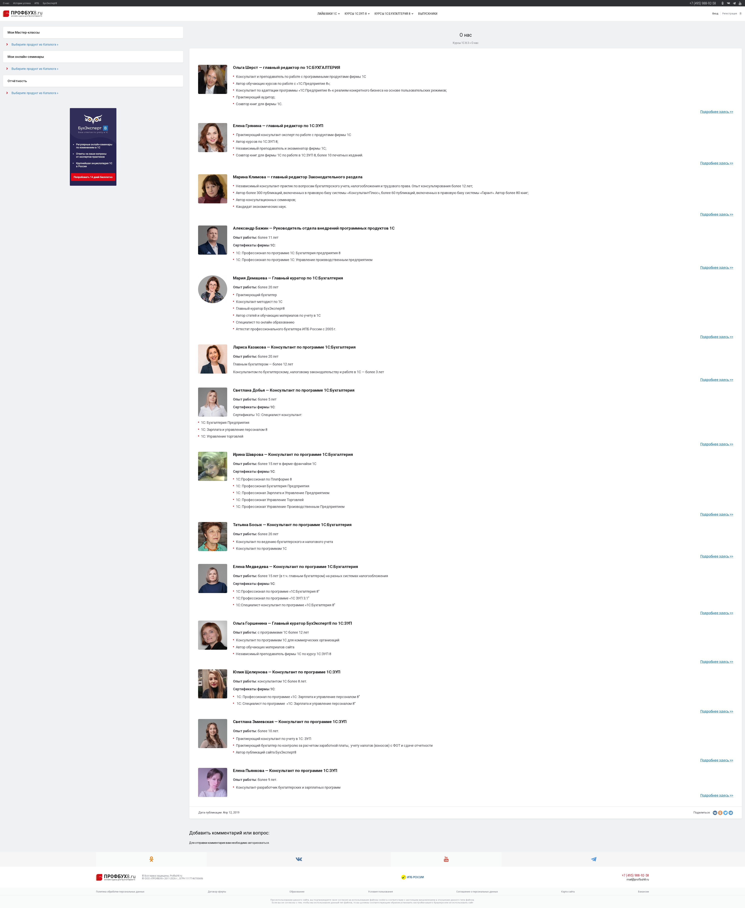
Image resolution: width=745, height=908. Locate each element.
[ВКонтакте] (715, 813)
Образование (296, 891)
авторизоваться (258, 842)
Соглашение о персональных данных (477, 891)
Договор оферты (217, 891)
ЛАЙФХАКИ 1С (327, 14)
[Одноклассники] (720, 813)
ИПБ (37, 3)
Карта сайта (568, 891)
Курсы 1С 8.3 (461, 42)
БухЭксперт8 (50, 3)
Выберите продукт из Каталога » (34, 44)
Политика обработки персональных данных (120, 891)
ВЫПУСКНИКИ (427, 14)
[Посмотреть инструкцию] (740, 13)
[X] (725, 813)
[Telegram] (731, 813)
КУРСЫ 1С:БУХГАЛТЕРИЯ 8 (392, 14)
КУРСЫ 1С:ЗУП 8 (356, 14)
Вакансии (643, 891)
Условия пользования (380, 891)
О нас (6, 3)
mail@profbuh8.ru (638, 879)
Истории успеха (22, 3)
